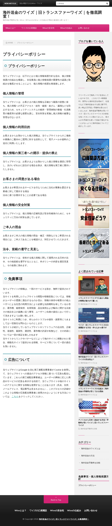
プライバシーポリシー (87, 485)
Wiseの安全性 (48, 28)
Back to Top (56, 500)
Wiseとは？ (11, 28)
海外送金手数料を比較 (89, 428)
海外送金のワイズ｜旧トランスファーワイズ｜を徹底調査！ (52, 14)
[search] (107, 3)
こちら (15, 396)
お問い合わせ (83, 28)
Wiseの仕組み (66, 28)
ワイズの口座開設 (29, 28)
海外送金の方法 (88, 455)
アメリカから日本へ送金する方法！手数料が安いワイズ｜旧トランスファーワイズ (93, 422)
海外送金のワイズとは (89, 304)
